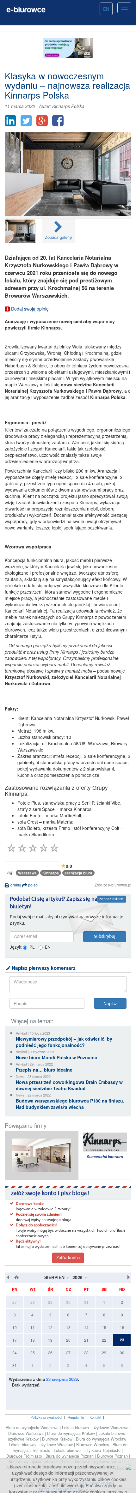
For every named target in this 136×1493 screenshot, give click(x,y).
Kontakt (95, 1417)
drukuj (15, 884)
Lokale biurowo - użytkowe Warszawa (96, 1427)
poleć (32, 884)
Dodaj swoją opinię (29, 308)
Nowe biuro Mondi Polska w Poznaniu (56, 1057)
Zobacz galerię (58, 237)
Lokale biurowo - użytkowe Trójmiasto (88, 1450)
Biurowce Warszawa (26, 1433)
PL (31, 947)
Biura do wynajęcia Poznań (70, 1456)
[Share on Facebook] (58, 120)
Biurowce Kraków (58, 1439)
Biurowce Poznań (113, 1456)
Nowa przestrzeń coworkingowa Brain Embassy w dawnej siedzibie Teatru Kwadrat (69, 1085)
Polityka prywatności (46, 1417)
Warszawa (27, 873)
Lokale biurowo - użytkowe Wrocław (41, 1445)
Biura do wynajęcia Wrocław (101, 1439)
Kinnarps (50, 873)
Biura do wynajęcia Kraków (71, 1433)
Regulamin (76, 1417)
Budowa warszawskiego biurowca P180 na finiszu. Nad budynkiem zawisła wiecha (70, 1103)
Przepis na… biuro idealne (44, 1070)
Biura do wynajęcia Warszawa (33, 1427)
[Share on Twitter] (26, 120)
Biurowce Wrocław (93, 1445)
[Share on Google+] (42, 120)
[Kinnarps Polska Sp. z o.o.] (41, 1155)
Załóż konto (68, 1258)
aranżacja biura (78, 873)
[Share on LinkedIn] (10, 120)
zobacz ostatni (111, 899)
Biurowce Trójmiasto (24, 1456)
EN (106, 9)
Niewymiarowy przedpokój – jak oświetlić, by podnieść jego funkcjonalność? (64, 1042)
